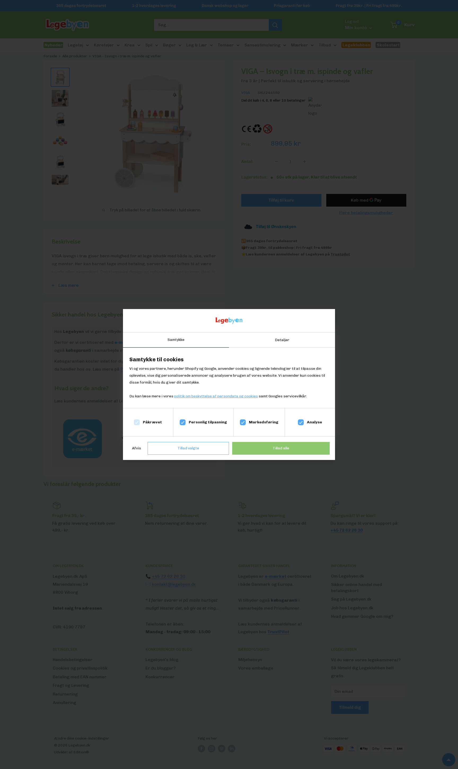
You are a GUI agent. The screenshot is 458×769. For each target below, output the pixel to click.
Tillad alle (281, 448)
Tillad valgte (188, 448)
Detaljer (282, 340)
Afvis (136, 448)
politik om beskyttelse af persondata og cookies (216, 396)
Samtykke (176, 339)
